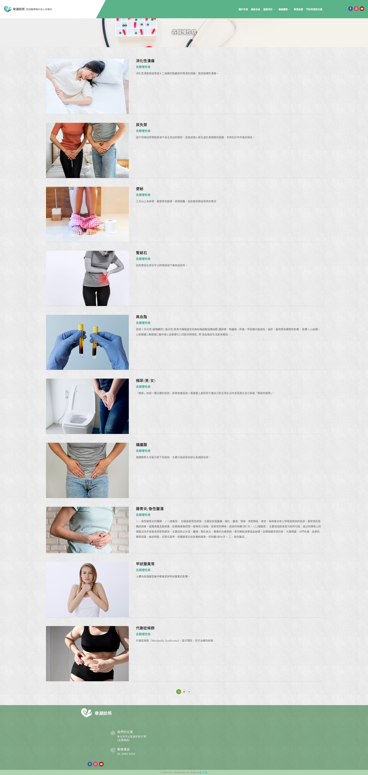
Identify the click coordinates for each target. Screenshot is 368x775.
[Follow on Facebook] (350, 8)
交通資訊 (123, 739)
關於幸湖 (243, 9)
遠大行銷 (203, 772)
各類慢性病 (184, 31)
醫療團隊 (283, 9)
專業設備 (298, 9)
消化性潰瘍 (145, 60)
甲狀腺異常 (145, 563)
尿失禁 (141, 124)
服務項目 (268, 9)
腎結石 (141, 252)
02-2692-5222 (126, 753)
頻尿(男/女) (146, 380)
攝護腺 (141, 444)
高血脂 (141, 316)
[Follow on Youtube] (362, 8)
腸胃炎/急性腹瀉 (150, 508)
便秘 (139, 188)
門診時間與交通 (314, 9)
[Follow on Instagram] (356, 8)
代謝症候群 (145, 627)
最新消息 (255, 9)
